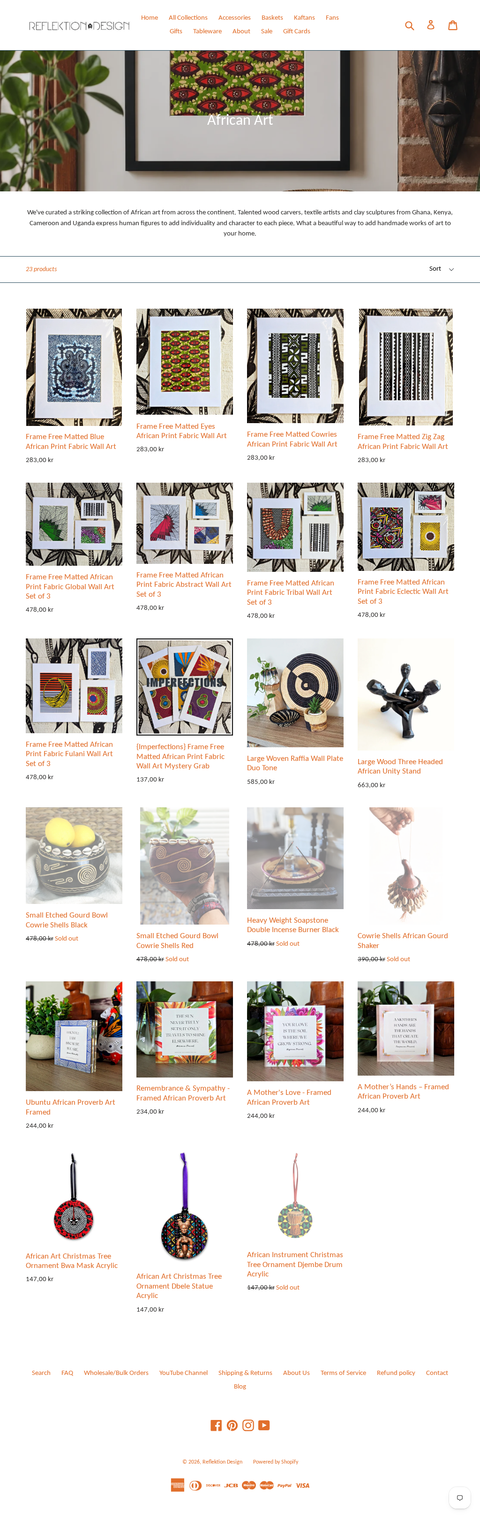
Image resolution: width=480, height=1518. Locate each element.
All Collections (188, 18)
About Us (296, 1373)
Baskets (272, 18)
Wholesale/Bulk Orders (116, 1373)
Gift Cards (296, 31)
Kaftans (304, 18)
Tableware (207, 31)
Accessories (234, 18)
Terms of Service (343, 1373)
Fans (332, 18)
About (241, 31)
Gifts (176, 31)
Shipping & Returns (245, 1373)
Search (41, 1373)
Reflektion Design (222, 1462)
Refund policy (396, 1373)
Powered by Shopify (275, 1462)
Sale (266, 31)
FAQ (67, 1373)
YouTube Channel (183, 1373)
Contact (437, 1373)
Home (149, 18)
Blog (240, 1386)
